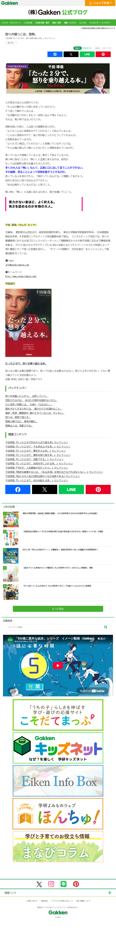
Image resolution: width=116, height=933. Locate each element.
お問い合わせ (32, 901)
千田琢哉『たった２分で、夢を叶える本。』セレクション (35, 451)
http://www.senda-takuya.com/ (21, 276)
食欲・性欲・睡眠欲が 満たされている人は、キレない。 (34, 413)
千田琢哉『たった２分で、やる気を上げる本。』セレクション (37, 446)
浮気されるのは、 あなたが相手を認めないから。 (31, 400)
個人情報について (83, 901)
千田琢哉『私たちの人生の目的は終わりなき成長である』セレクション (42, 476)
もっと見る (58, 609)
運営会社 (44, 901)
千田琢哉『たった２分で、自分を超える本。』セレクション (36, 480)
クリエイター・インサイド (99, 23)
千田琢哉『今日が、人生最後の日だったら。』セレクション (36, 468)
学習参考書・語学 (42, 23)
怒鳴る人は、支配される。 (19, 425)
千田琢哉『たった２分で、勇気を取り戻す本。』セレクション (37, 455)
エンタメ (82, 23)
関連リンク (10, 893)
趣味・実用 (56, 23)
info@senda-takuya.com (17, 265)
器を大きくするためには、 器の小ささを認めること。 (33, 409)
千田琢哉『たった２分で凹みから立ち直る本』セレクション (36, 442)
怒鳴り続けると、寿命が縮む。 (21, 421)
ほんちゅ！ (11, 42)
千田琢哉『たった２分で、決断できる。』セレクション (34, 459)
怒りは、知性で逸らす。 (18, 417)
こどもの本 (28, 23)
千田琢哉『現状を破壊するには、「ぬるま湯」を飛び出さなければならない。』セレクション (54, 472)
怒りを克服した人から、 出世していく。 (26, 396)
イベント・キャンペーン (11, 23)
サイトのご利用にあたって (62, 901)
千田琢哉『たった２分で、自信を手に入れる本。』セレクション (39, 463)
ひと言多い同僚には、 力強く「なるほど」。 (29, 404)
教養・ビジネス (70, 23)
